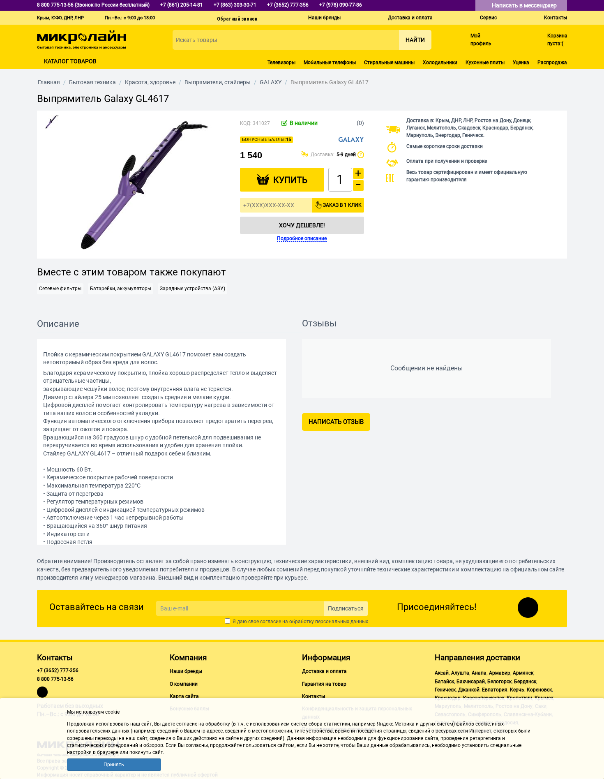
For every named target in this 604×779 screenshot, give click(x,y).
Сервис (488, 18)
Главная (49, 82)
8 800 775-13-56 (55, 679)
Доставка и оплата (410, 18)
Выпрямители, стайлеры (217, 82)
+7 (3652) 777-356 (57, 670)
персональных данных (341, 621)
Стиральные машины (389, 62)
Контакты (555, 18)
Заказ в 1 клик (342, 205)
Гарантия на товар (324, 684)
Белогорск (499, 681)
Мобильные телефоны (330, 62)
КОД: (245, 123)
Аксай (442, 673)
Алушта (460, 673)
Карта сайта (184, 696)
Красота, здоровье (150, 82)
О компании (184, 684)
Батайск (444, 681)
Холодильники (440, 62)
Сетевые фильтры (60, 288)
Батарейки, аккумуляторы (120, 288)
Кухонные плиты (485, 62)
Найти (415, 40)
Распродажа (552, 62)
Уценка (521, 62)
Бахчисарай (470, 681)
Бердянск (525, 681)
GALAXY (270, 82)
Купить (290, 180)
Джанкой (469, 690)
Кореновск (539, 690)
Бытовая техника (92, 82)
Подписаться (346, 608)
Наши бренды (324, 18)
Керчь (517, 690)
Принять (114, 764)
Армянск (523, 673)
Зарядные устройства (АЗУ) (192, 288)
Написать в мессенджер (525, 5)
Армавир (499, 673)
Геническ (445, 690)
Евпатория (494, 690)
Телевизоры (281, 62)
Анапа (479, 673)
